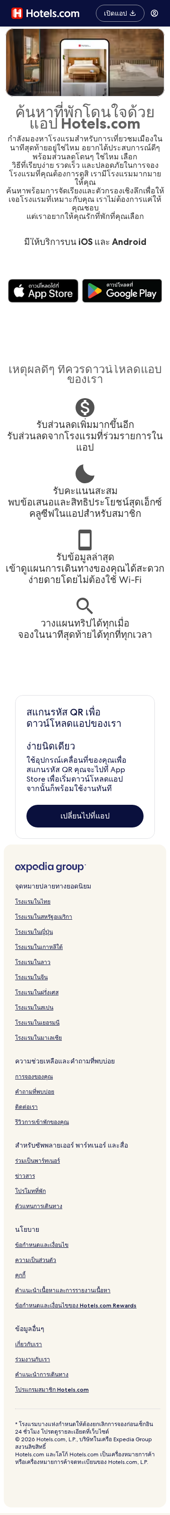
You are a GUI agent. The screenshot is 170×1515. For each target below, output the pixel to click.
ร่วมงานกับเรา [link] (32, 1359)
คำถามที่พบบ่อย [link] (34, 1091)
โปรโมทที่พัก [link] (30, 1190)
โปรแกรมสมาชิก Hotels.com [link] (52, 1389)
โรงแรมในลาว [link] (33, 962)
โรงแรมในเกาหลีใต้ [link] (39, 946)
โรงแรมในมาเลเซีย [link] (38, 1037)
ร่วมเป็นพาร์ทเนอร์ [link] (37, 1160)
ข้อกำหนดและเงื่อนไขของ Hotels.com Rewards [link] (75, 1305)
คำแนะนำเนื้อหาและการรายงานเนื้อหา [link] (62, 1290)
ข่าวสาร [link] (25, 1175)
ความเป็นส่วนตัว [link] (35, 1259)
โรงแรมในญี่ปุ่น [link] (34, 931)
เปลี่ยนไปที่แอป (85, 815)
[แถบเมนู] (154, 13)
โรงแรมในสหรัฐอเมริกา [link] (43, 916)
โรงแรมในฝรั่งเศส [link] (37, 992)
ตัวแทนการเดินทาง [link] (38, 1206)
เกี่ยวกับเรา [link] (28, 1344)
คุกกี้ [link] (20, 1275)
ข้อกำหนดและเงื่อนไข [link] (41, 1244)
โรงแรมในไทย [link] (33, 901)
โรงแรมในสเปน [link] (34, 1007)
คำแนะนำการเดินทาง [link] (41, 1374)
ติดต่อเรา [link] (26, 1106)
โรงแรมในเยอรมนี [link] (37, 1022)
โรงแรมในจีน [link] (31, 977)
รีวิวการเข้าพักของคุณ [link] (42, 1121)
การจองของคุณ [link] (34, 1076)
